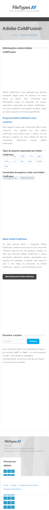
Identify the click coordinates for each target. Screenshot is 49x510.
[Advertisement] (25, 71)
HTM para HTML (10, 178)
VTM (21, 161)
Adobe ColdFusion (28, 35)
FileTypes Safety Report (12, 489)
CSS (31, 156)
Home (15, 35)
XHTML (39, 161)
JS (14, 161)
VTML (30, 161)
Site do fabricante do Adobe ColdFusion (19, 277)
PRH (6, 166)
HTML (6, 161)
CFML (22, 156)
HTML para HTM (27, 178)
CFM (14, 156)
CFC (6, 156)
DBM (39, 156)
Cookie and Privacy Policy (28, 485)
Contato (13, 485)
